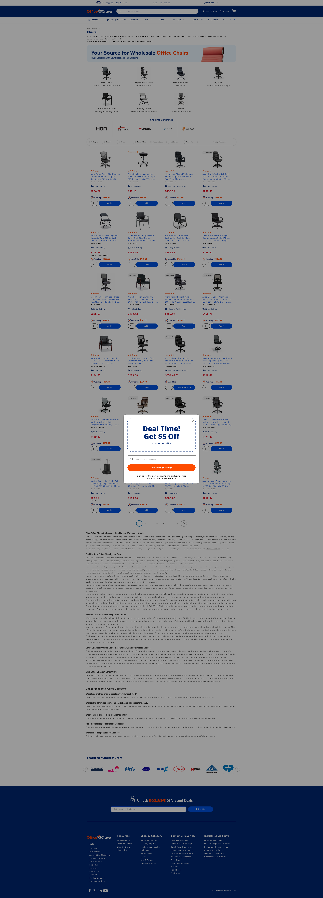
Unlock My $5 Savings (161, 467)
